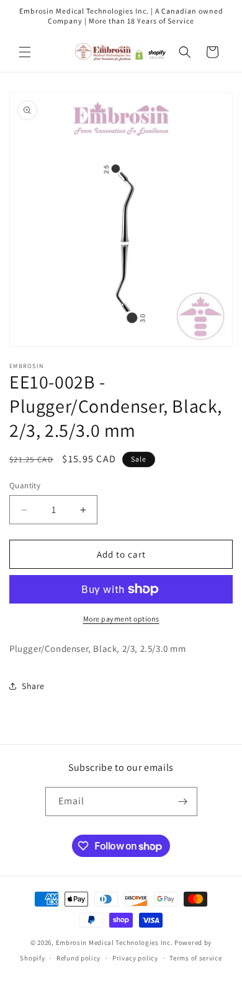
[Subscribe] (183, 801)
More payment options (121, 618)
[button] (24, 52)
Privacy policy (135, 958)
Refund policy (78, 958)
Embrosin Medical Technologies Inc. (114, 942)
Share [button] (33, 686)
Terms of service (195, 958)
